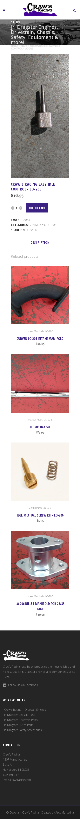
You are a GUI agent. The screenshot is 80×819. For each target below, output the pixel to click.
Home (14, 46)
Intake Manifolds (35, 331)
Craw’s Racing (30, 812)
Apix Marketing (65, 812)
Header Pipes (35, 419)
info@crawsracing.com (17, 780)
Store (24, 46)
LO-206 (51, 225)
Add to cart (37, 208)
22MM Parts (37, 225)
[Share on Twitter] (31, 230)
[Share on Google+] (36, 230)
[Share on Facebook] (28, 230)
